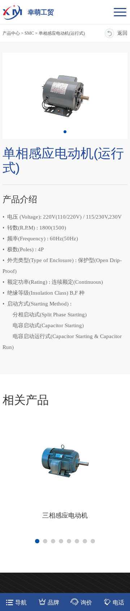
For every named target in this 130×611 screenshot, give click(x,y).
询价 (86, 602)
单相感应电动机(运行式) (62, 33)
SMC (29, 33)
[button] (65, 131)
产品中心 (11, 33)
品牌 (53, 602)
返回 (122, 33)
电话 (118, 602)
